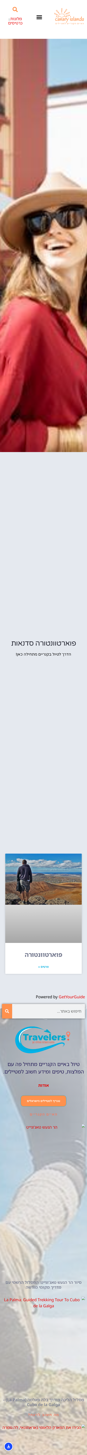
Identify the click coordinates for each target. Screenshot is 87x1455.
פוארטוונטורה (43, 954)
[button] (39, 17)
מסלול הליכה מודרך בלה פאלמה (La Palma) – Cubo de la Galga (43, 1402)
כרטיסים (15, 23)
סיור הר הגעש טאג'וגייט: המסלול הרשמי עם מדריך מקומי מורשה (43, 1285)
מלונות (16, 18)
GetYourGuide (72, 997)
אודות (43, 1085)
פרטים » (43, 967)
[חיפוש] (7, 1011)
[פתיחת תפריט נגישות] (8, 1446)
